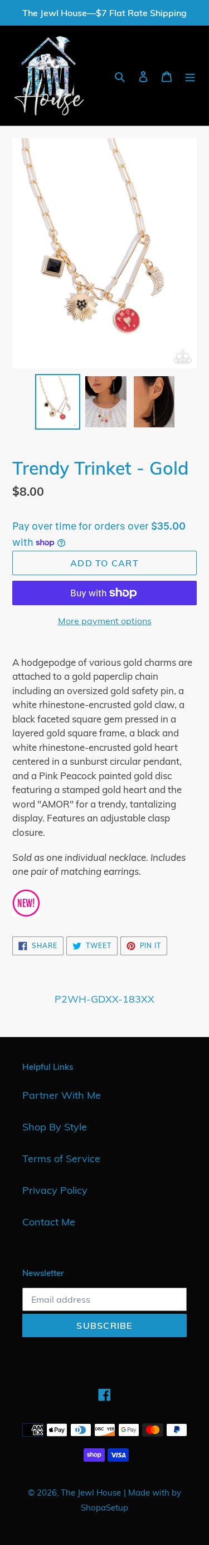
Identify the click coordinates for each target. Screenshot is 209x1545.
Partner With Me (61, 1095)
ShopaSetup (104, 1507)
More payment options (105, 620)
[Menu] (190, 76)
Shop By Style (54, 1126)
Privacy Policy (55, 1190)
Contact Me (48, 1221)
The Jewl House (91, 1492)
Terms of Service (61, 1158)
